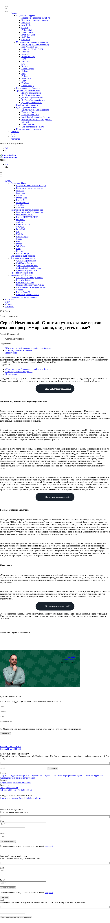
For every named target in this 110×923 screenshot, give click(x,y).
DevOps (25, 83)
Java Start (25, 23)
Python (24, 76)
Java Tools (25, 25)
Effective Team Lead (30, 114)
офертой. (49, 846)
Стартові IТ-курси (8, 775)
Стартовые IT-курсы (25, 15)
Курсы (14, 13)
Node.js (24, 66)
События (15, 131)
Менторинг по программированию (32, 42)
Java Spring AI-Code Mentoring (35, 44)
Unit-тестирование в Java (32, 127)
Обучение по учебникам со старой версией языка (28, 348)
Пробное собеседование (27, 105)
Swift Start (26, 37)
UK (7, 148)
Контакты (15, 139)
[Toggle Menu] (6, 6)
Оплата (14, 136)
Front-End (25, 61)
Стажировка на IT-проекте (28, 88)
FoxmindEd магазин (22, 783)
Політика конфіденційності (12, 798)
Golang (24, 71)
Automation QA (28, 56)
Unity (23, 81)
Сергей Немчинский (69, 657)
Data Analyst (29, 47)
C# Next (25, 122)
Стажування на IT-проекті (40, 775)
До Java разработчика (31, 93)
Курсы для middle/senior (27, 107)
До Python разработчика (32, 98)
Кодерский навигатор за (36, 18)
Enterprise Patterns (29, 112)
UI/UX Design (27, 85)
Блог (13, 134)
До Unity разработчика (31, 102)
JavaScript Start (28, 35)
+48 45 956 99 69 (24, 790)
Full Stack (25, 52)
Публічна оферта (33, 798)
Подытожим (11, 353)
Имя (2, 821)
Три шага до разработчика (28, 90)
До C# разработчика (30, 95)
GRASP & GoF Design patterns (35, 110)
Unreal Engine (27, 69)
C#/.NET (25, 59)
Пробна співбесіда (84, 775)
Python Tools (27, 32)
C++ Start (25, 39)
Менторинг (22, 775)
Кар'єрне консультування (23, 778)
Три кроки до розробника (64, 775)
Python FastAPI (28, 124)
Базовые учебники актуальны (18, 350)
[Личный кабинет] (9, 155)
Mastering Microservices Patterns (35, 117)
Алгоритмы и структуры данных (36, 119)
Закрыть (4, 897)
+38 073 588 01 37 (8, 790)
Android (25, 54)
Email (2, 834)
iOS (23, 64)
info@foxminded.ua (9, 787)
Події (2, 783)
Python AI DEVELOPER (32, 49)
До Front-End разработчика (33, 100)
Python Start (26, 30)
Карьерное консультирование (29, 129)
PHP (23, 73)
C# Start (24, 27)
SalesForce (26, 78)
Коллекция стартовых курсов (34, 20)
